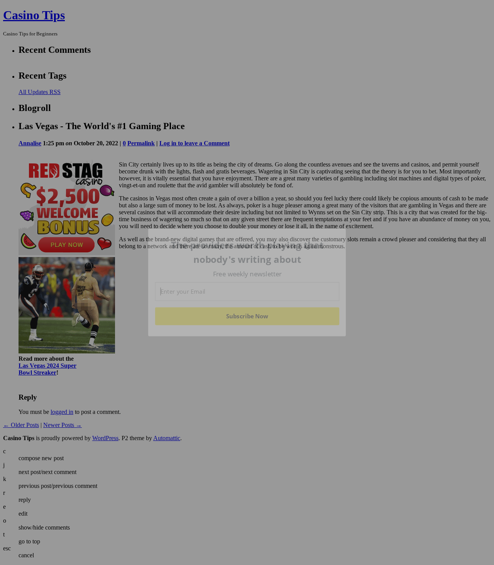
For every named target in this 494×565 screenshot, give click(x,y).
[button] (247, 252)
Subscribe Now (247, 316)
